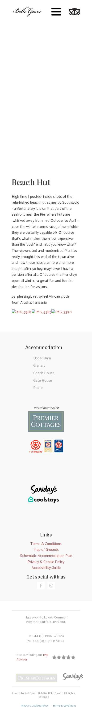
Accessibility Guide (46, 568)
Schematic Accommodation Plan (46, 556)
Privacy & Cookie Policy (46, 562)
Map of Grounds (46, 550)
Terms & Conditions (46, 544)
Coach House (43, 373)
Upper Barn (42, 358)
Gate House (42, 380)
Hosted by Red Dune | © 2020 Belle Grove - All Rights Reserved (43, 695)
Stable (38, 388)
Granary (39, 365)
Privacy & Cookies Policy (34, 706)
